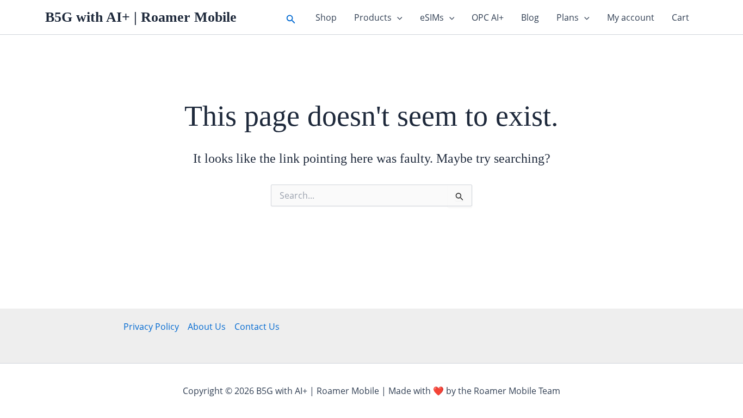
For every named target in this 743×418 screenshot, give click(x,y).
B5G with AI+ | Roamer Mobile (141, 17)
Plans (567, 17)
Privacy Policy (151, 327)
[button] (291, 17)
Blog (530, 17)
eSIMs (432, 17)
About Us (207, 327)
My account (630, 17)
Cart (680, 17)
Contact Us (257, 327)
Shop (326, 17)
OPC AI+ (488, 17)
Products (373, 17)
